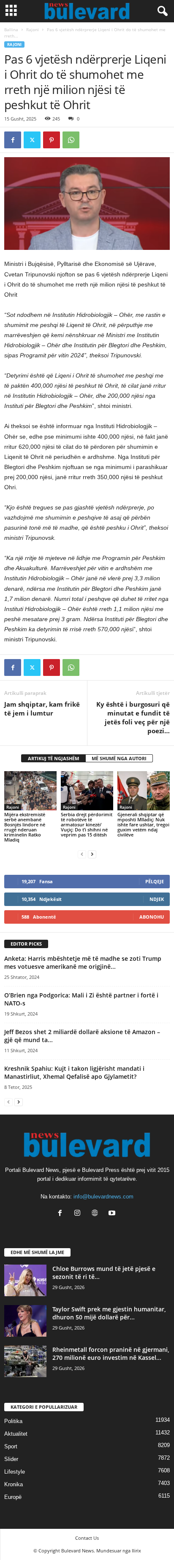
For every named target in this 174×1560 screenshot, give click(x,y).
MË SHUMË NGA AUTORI (119, 758)
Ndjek (157, 899)
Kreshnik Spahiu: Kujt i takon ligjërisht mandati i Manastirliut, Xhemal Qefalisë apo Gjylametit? (74, 1072)
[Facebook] (12, 139)
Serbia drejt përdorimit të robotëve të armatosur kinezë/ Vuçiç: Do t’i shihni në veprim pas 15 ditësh (86, 824)
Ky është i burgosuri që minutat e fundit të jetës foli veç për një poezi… (133, 717)
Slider (11, 1459)
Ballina (11, 29)
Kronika (13, 1484)
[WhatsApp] (71, 139)
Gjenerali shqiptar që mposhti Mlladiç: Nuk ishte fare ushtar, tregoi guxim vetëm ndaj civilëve (143, 824)
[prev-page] (82, 854)
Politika (13, 1421)
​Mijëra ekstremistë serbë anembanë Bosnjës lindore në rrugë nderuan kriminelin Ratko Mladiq (24, 827)
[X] (32, 139)
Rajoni (32, 29)
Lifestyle (14, 1472)
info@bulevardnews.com (103, 1196)
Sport (10, 1446)
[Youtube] (113, 1214)
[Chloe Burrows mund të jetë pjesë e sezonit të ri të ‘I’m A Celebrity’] (25, 1280)
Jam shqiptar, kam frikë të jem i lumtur (42, 708)
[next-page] (92, 854)
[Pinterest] (51, 139)
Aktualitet (15, 1434)
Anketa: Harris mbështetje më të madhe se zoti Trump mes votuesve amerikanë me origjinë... (82, 962)
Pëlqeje (154, 881)
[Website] (96, 1214)
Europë (13, 1497)
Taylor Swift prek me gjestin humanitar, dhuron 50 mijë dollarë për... (109, 1313)
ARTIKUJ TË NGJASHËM (53, 758)
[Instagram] (79, 1214)
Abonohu (151, 917)
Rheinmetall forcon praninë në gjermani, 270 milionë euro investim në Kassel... (110, 1354)
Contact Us (87, 1538)
